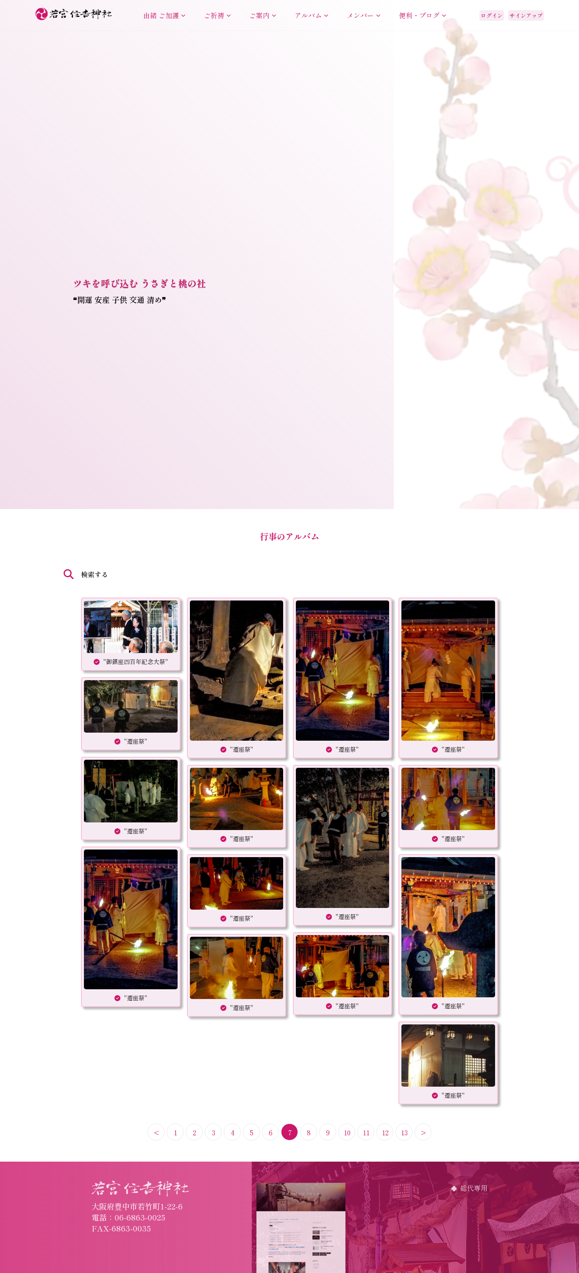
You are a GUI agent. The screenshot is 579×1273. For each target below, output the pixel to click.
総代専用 (473, 1188)
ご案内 (259, 15)
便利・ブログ (419, 15)
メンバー (360, 15)
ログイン (492, 15)
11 (366, 1132)
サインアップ (526, 15)
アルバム (308, 15)
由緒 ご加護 (161, 15)
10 (347, 1132)
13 (404, 1132)
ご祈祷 (214, 15)
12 (385, 1132)
